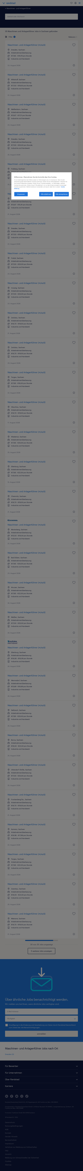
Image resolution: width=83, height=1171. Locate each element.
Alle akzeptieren (62, 194)
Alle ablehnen (46, 194)
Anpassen (21, 194)
